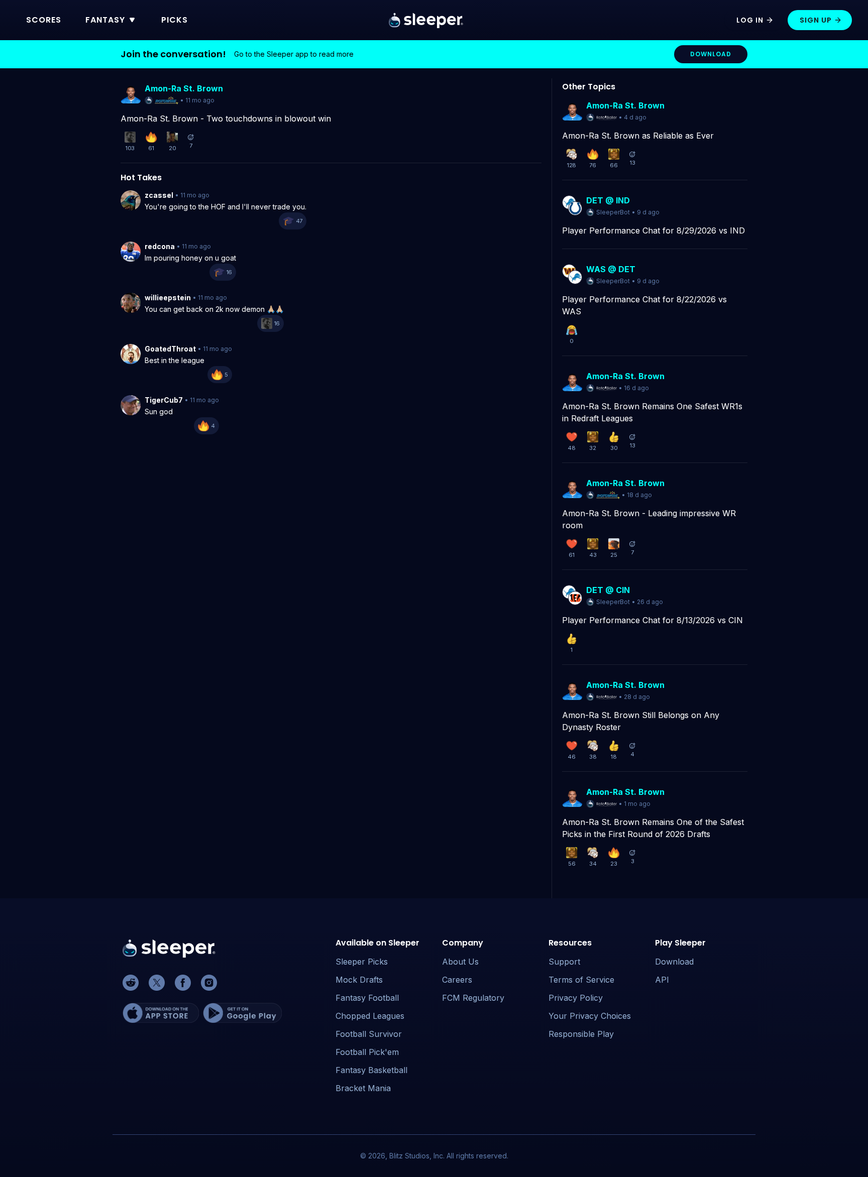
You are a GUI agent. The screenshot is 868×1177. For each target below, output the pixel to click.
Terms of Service (581, 980)
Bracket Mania (363, 1088)
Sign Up (816, 20)
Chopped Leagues (370, 1016)
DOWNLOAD (710, 54)
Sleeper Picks (362, 962)
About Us (460, 962)
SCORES (43, 20)
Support (564, 962)
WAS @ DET (610, 269)
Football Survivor (369, 1034)
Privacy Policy (576, 998)
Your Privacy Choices (590, 1016)
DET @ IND (608, 200)
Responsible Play (581, 1034)
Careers (457, 980)
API (662, 980)
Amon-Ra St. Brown (184, 88)
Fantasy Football (367, 998)
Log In (750, 20)
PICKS (174, 20)
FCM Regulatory (473, 998)
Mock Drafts (359, 980)
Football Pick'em (367, 1052)
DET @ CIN (608, 590)
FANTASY (105, 20)
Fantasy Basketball (371, 1070)
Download (674, 962)
